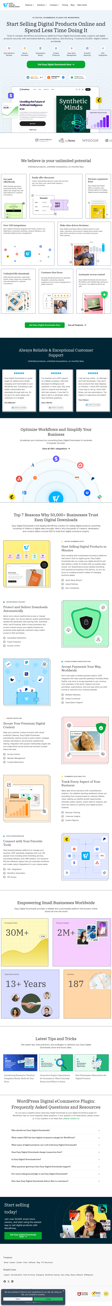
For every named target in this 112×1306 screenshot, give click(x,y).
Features (28, 5)
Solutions (41, 5)
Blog (72, 5)
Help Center (82, 5)
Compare (53, 5)
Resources (90, 1107)
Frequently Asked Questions (40, 1107)
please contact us (71, 1118)
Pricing (65, 5)
